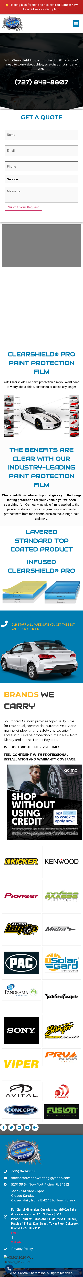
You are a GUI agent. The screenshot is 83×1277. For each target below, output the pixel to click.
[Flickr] (19, 1127)
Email (14, 1233)
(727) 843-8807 (41, 82)
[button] (76, 23)
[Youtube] (27, 1127)
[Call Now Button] (9, 1269)
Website (16, 1242)
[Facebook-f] (3, 1127)
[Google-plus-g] (35, 1127)
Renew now (69, 5)
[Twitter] (11, 1127)
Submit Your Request (23, 207)
